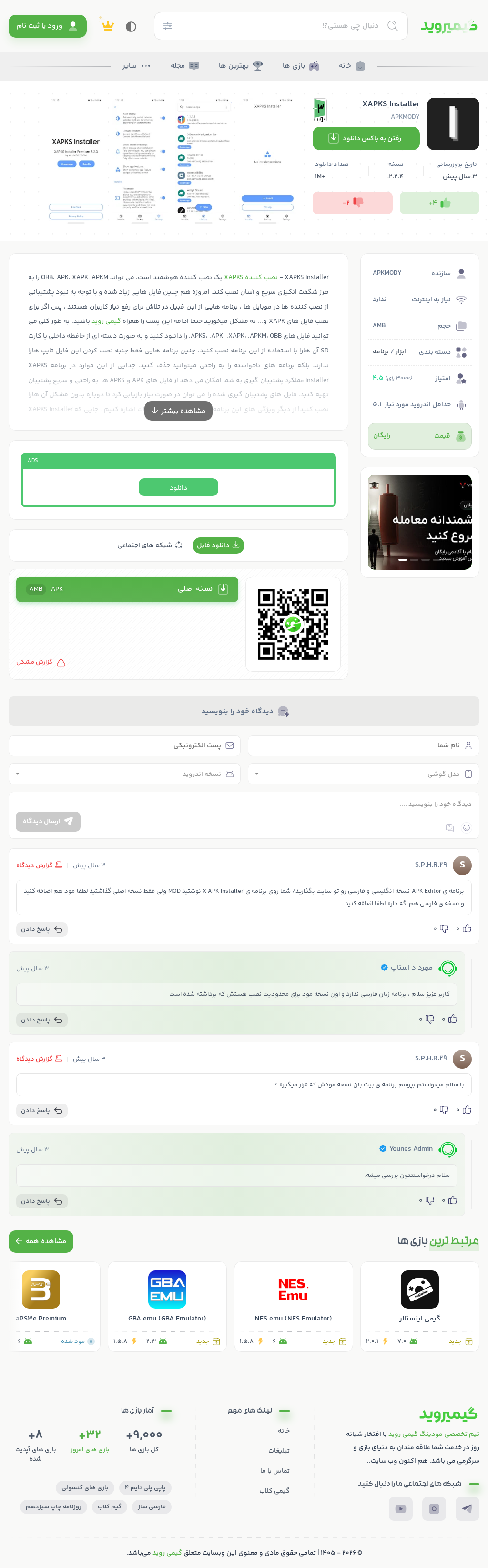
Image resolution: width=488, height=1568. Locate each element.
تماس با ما (275, 1471)
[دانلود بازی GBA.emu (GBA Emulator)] (167, 1306)
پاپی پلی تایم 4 (145, 1488)
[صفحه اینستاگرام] (434, 1509)
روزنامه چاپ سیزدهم (53, 1507)
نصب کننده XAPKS (250, 277)
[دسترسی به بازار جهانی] (420, 522)
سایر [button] (129, 66)
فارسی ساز (152, 1507)
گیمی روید (106, 321)
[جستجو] (392, 26)
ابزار (401, 352)
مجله (178, 66)
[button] (437, 560)
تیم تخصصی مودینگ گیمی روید (433, 1434)
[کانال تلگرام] (467, 1509)
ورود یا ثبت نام (39, 26)
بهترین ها (234, 66)
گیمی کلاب (274, 1491)
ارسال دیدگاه (41, 821)
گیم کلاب (110, 1507)
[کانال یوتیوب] (401, 1509)
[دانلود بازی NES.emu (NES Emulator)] (293, 1306)
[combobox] (364, 773)
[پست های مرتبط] (41, 1241)
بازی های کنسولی (85, 1488)
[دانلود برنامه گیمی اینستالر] (420, 1306)
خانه (345, 66)
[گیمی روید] (449, 26)
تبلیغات (279, 1451)
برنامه (381, 352)
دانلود (178, 488)
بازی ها (294, 66)
